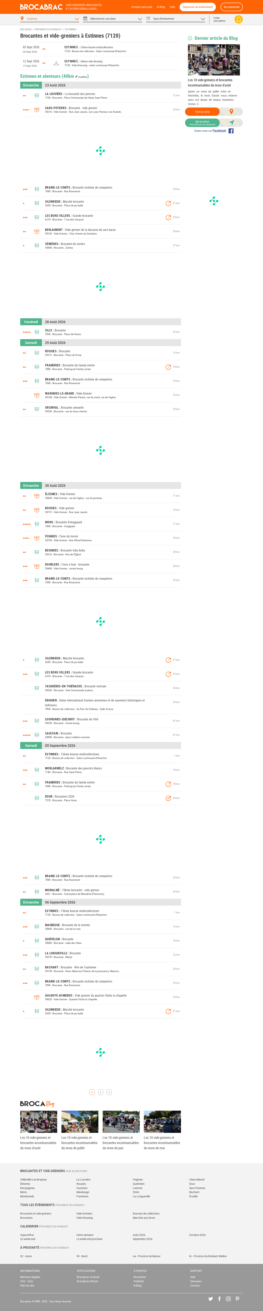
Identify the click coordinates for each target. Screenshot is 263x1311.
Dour (192, 1184)
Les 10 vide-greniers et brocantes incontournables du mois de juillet (79, 1142)
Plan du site (27, 1285)
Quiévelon (139, 1184)
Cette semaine (84, 1235)
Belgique (26, 29)
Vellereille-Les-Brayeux (33, 1179)
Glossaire (195, 1281)
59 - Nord (81, 1256)
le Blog (161, 7)
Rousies (81, 1184)
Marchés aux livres (144, 1218)
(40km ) (75, 76)
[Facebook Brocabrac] (222, 1301)
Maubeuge (82, 1192)
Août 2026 (139, 1235)
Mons (23, 1192)
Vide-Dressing (84, 1218)
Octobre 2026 (197, 1235)
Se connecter (232, 7)
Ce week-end (27, 1239)
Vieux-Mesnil (196, 1179)
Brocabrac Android (88, 1277)
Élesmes (25, 1184)
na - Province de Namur (147, 1256)
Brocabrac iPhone (87, 1281)
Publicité (139, 1281)
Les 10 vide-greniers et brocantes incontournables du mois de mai (162, 1142)
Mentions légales (30, 1277)
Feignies (138, 1179)
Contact (195, 1285)
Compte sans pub (141, 7)
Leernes (137, 1188)
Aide (172, 7)
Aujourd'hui (27, 1235)
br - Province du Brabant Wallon (208, 1256)
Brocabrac (140, 1277)
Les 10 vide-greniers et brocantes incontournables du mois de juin (121, 1142)
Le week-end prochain (89, 1239)
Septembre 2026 (142, 1239)
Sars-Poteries (197, 1188)
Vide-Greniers (84, 1213)
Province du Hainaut (48, 29)
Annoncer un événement (198, 7)
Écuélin (193, 1196)
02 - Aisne (26, 1256)
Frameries (82, 1196)
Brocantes (26, 1218)
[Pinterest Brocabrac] (240, 1301)
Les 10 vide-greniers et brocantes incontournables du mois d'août (210, 82)
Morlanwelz (27, 1196)
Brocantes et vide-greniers (35, 1213)
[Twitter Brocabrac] (213, 1301)
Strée (136, 1192)
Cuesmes (81, 1188)
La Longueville (141, 1196)
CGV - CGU (26, 1281)
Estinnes (70, 29)
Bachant (194, 1192)
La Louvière (83, 1179)
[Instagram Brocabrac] (231, 1301)
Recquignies (27, 1188)
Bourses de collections (146, 1213)
